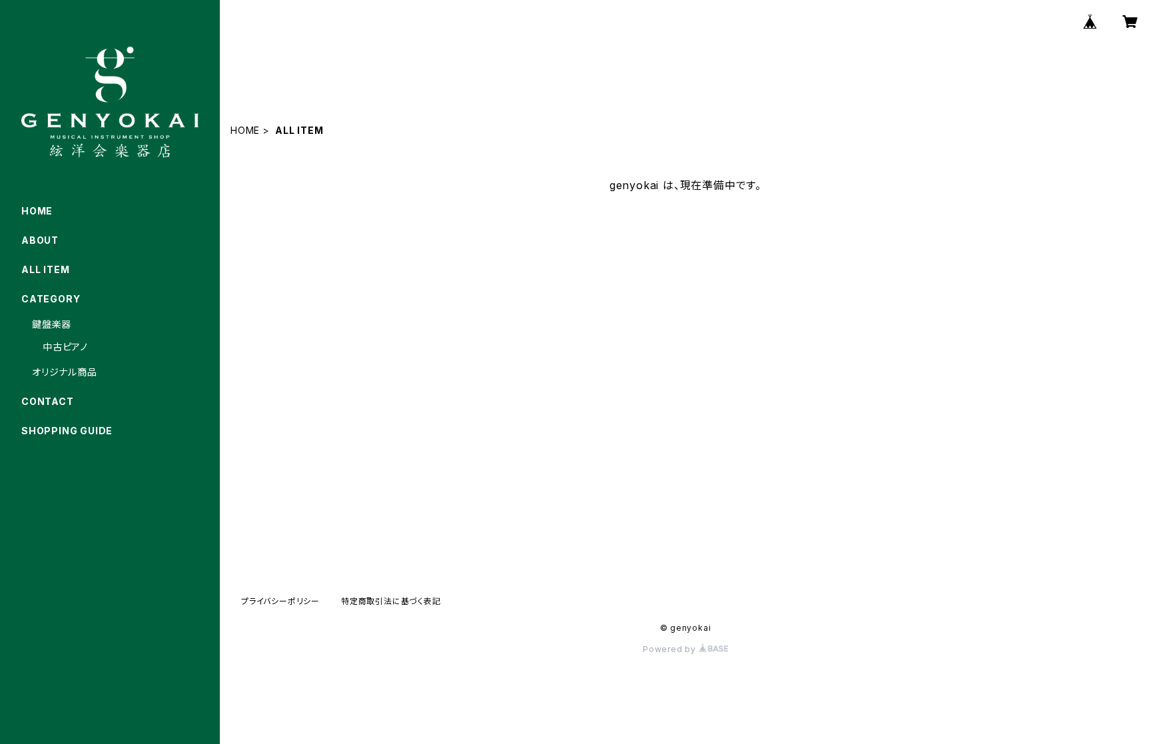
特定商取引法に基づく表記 (391, 601)
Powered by (671, 649)
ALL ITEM (45, 269)
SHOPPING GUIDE (67, 430)
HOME (245, 130)
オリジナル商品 (64, 372)
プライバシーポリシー (280, 601)
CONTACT (47, 401)
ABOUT (40, 240)
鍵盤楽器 (51, 324)
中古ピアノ (65, 346)
